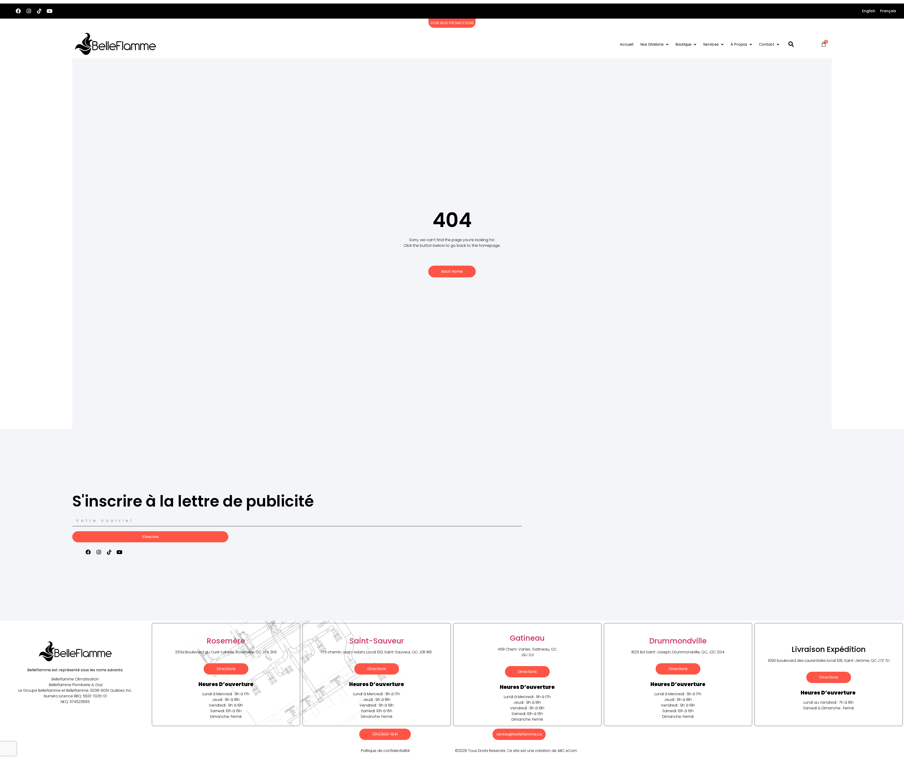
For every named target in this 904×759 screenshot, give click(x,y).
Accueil (626, 44)
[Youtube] (49, 11)
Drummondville (678, 640)
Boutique (683, 44)
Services (711, 44)
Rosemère (226, 640)
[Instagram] (29, 11)
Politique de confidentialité (385, 750)
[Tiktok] (39, 11)
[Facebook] (18, 11)
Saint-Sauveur (376, 640)
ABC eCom (567, 750)
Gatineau (527, 638)
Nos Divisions (652, 44)
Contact (767, 44)
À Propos (738, 44)
